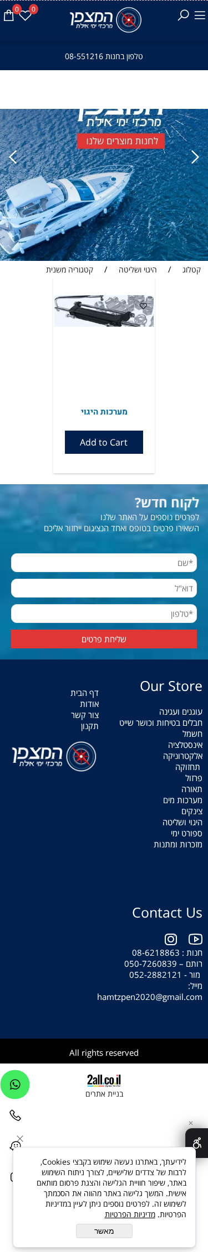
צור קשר (85, 714)
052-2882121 (155, 974)
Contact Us (167, 912)
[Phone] (15, 1118)
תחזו (192, 766)
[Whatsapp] (15, 1087)
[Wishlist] (25, 15)
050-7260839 (150, 963)
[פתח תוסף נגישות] (196, 1143)
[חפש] (183, 15)
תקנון (90, 725)
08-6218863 (156, 952)
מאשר (104, 1231)
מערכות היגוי (104, 412)
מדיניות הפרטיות (130, 1214)
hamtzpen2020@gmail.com (148, 996)
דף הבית (84, 692)
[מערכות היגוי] (104, 323)
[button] (104, 442)
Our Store (171, 685)
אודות (89, 703)
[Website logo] (104, 20)
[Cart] (8, 15)
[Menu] (199, 15)
